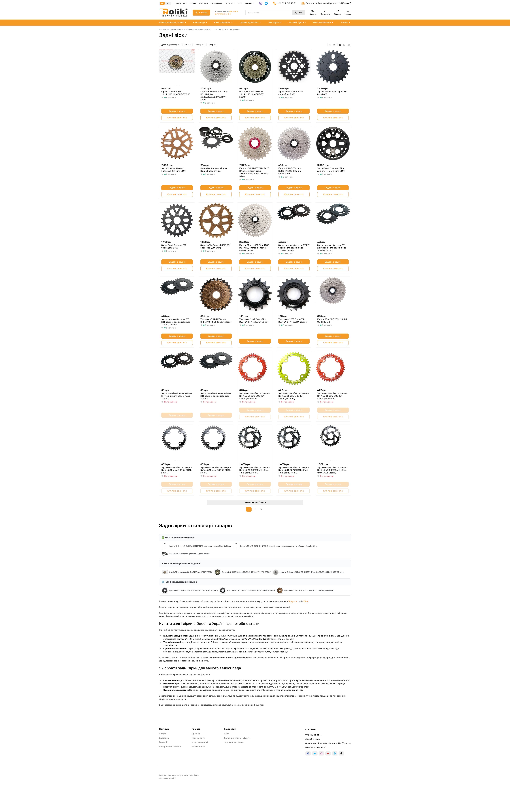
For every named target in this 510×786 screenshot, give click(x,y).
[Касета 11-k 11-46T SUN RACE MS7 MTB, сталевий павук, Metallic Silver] (255, 220)
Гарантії (163, 742)
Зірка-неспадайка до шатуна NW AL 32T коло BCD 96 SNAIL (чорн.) (215, 470)
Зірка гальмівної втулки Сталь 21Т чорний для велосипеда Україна (176, 396)
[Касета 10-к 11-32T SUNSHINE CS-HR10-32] (333, 294)
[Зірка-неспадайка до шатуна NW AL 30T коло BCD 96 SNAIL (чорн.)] (177, 442)
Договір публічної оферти (237, 738)
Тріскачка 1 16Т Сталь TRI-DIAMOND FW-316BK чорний (253, 320)
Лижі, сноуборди (222, 22)
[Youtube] (328, 753)
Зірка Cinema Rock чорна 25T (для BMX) (332, 93)
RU (168, 3)
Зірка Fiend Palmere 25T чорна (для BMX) (290, 93)
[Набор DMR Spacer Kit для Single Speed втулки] (216, 143)
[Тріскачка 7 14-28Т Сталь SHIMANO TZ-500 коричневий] (216, 294)
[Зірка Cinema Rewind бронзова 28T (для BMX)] (177, 143)
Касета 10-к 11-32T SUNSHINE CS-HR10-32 (332, 320)
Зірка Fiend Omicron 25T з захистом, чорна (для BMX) (331, 169)
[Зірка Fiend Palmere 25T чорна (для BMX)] (294, 67)
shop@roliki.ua (312, 739)
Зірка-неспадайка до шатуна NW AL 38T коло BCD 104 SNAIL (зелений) (293, 396)
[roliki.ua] (173, 12)
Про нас (229, 3)
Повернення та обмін (170, 746)
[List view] (344, 45)
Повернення (216, 3)
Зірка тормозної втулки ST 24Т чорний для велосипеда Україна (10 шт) (175, 322)
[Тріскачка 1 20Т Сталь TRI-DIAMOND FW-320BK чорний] (294, 294)
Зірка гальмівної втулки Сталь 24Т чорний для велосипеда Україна (215, 396)
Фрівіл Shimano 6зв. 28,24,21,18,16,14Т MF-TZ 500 (175, 93)
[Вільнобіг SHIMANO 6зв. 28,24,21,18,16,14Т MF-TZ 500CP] (255, 67)
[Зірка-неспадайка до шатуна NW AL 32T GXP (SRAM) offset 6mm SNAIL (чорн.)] (255, 442)
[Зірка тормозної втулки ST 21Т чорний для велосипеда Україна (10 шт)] (294, 220)
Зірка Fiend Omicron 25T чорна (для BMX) (173, 246)
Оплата (193, 3)
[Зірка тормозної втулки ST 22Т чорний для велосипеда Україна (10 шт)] (333, 220)
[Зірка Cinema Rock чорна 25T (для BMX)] (333, 67)
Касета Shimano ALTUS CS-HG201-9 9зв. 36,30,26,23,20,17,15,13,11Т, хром (214, 95)
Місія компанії (199, 746)
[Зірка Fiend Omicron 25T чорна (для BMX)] (177, 220)
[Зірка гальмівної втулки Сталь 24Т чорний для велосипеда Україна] (216, 368)
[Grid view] (340, 45)
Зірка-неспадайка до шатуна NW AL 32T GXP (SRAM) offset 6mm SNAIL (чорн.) (254, 470)
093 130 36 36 (312, 735)
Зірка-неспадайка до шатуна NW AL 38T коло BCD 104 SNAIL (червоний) (332, 396)
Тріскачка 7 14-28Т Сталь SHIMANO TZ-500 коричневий (215, 320)
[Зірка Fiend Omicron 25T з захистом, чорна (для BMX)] (333, 143)
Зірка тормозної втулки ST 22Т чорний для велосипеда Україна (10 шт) (331, 248)
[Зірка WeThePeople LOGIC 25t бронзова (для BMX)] (216, 220)
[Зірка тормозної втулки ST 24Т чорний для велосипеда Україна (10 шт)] (177, 294)
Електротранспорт (322, 22)
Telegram (292, 601)
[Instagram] (321, 753)
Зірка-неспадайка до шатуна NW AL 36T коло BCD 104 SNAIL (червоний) (254, 396)
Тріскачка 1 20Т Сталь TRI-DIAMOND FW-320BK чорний (292, 320)
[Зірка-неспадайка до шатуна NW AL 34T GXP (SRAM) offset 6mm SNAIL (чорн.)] (294, 442)
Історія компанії (200, 742)
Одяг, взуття (273, 22)
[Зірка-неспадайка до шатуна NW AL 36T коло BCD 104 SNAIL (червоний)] (255, 368)
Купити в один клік (177, 117)
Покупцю (180, 3)
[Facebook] (308, 753)
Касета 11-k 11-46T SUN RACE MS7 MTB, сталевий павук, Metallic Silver (254, 248)
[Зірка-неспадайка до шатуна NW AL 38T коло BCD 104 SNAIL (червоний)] (333, 368)
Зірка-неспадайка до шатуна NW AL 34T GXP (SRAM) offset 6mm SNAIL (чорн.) (293, 470)
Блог (240, 3)
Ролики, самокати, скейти (171, 22)
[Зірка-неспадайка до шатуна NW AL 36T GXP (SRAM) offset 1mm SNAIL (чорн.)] (333, 442)
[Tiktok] (341, 753)
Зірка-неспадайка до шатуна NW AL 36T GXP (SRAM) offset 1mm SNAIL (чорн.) (332, 470)
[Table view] (348, 45)
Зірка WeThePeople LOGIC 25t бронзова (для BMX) (215, 246)
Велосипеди (199, 22)
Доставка (203, 3)
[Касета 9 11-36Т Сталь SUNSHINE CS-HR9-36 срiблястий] (294, 143)
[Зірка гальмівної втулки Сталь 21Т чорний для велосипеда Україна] (177, 368)
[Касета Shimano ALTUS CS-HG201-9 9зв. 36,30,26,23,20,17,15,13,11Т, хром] (216, 67)
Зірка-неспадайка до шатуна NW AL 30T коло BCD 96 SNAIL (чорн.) (176, 470)
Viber (305, 601)
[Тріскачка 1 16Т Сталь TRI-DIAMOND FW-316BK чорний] (255, 294)
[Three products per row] (330, 45)
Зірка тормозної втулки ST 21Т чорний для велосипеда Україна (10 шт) (293, 248)
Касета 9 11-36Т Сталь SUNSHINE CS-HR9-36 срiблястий (289, 171)
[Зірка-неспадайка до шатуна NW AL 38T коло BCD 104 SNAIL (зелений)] (294, 368)
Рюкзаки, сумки (296, 22)
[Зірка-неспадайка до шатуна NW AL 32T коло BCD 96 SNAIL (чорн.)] (216, 442)
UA (162, 3)
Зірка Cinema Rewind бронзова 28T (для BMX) (173, 169)
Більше (344, 22)
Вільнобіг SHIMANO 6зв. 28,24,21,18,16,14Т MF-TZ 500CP (251, 94)
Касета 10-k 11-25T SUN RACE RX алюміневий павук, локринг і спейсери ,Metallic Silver (254, 172)
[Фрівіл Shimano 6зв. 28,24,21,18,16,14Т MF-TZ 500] (177, 67)
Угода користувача (234, 742)
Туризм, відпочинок (249, 22)
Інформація (230, 729)
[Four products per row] (334, 45)
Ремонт (248, 3)
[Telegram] (334, 753)
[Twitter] (315, 753)
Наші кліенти (198, 738)
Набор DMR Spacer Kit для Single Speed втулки (213, 169)
